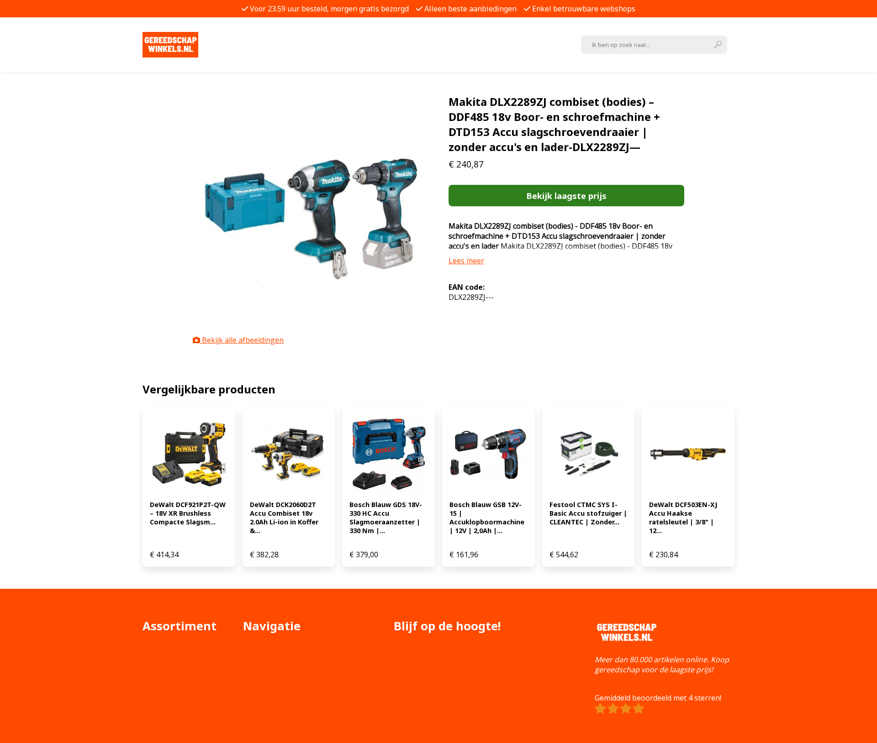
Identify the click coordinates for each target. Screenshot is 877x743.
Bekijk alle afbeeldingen (242, 340)
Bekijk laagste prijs (566, 195)
